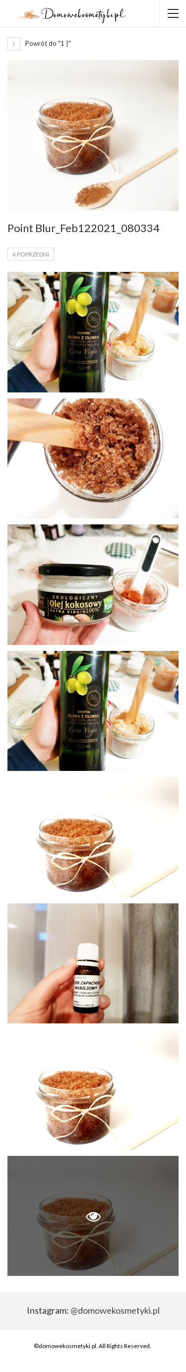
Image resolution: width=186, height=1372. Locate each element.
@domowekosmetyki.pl (115, 1310)
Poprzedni (32, 254)
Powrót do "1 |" (47, 43)
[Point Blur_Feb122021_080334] (93, 332)
